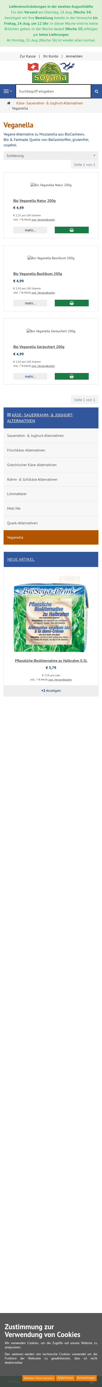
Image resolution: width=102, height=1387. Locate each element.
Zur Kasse (28, 56)
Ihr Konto (50, 56)
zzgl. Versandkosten (43, 219)
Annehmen (86, 1378)
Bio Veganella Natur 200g (34, 200)
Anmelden (74, 56)
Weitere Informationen (39, 1378)
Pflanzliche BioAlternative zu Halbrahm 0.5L (51, 660)
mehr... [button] (30, 230)
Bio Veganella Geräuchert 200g (39, 346)
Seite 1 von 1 (84, 164)
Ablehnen (65, 1378)
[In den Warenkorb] (72, 230)
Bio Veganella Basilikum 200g (37, 273)
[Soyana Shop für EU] (51, 72)
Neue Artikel (20, 559)
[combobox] (51, 155)
